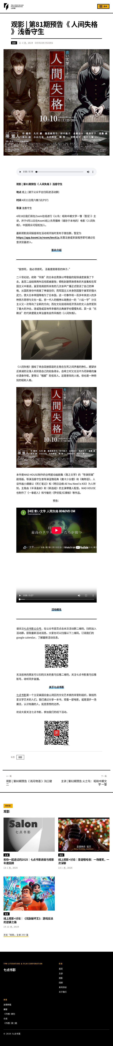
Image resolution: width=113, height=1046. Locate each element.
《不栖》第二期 (10, 1023)
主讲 (61, 973)
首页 (61, 968)
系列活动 (63, 987)
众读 (5, 1018)
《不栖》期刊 (9, 1013)
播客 (5, 1009)
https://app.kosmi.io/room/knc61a (37, 237)
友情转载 (7, 1004)
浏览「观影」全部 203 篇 (16, 934)
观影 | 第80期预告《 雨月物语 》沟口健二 (29, 782)
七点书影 (21, 695)
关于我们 (63, 991)
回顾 (61, 982)
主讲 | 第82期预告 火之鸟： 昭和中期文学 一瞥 (84, 782)
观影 (14, 43)
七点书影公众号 (32, 628)
